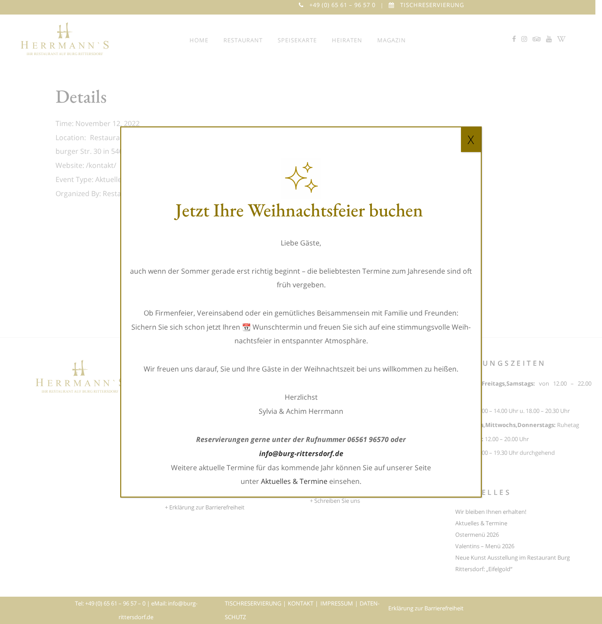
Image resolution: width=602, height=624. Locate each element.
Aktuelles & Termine (294, 481)
